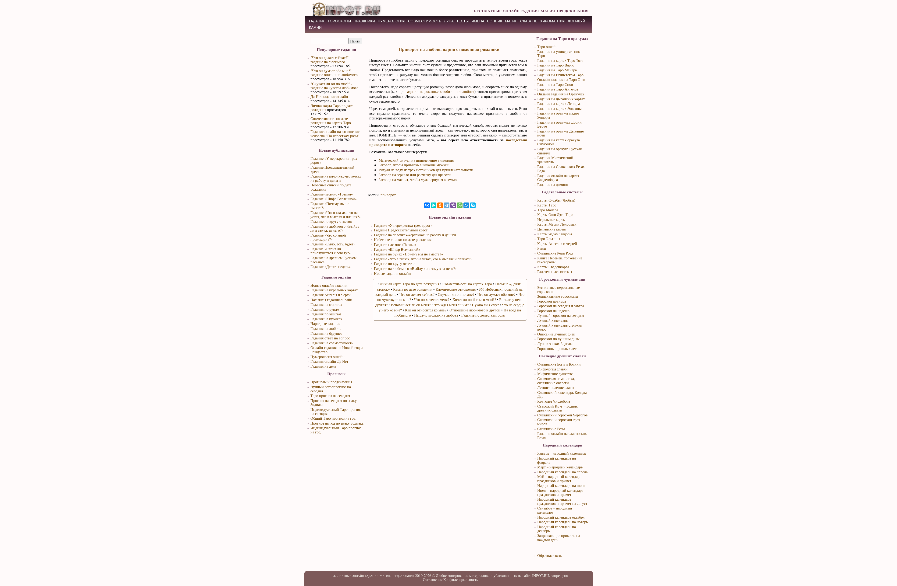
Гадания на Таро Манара (557, 69)
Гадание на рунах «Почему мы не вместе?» (408, 253)
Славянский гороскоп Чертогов (562, 414)
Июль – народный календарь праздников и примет (560, 492)
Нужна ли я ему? (485, 304)
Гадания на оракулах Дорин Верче (559, 124)
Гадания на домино (552, 184)
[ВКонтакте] (427, 205)
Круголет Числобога (553, 401)
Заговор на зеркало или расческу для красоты (415, 174)
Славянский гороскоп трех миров (558, 421)
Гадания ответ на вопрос (330, 337)
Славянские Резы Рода (555, 253)
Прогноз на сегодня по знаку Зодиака (333, 402)
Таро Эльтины (548, 238)
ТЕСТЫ (462, 21)
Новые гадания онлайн (392, 273)
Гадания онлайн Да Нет (329, 361)
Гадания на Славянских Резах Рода (561, 168)
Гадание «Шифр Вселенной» (333, 198)
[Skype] (473, 205)
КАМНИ (315, 27)
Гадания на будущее (326, 333)
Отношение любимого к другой (474, 309)
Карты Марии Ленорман (557, 224)
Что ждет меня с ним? (451, 304)
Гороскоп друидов (551, 301)
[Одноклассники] (440, 205)
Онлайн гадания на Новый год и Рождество (336, 349)
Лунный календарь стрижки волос (559, 327)
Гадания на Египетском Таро (560, 74)
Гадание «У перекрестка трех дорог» (333, 160)
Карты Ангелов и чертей (557, 243)
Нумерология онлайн (327, 356)
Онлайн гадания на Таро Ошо (561, 79)
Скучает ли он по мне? (456, 294)
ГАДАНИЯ (317, 21)
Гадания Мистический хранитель (555, 159)
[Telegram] (446, 205)
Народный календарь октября (560, 517)
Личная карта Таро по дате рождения (331, 107)
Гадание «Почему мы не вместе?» (329, 205)
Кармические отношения (456, 289)
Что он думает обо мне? (496, 294)
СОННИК (494, 21)
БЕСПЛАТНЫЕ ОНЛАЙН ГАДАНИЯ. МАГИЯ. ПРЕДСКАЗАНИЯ (531, 11)
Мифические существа (555, 373)
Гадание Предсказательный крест (332, 169)
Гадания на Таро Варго (555, 65)
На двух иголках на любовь (436, 315)
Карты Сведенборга (553, 266)
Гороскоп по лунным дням (558, 338)
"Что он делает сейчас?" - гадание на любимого (330, 59)
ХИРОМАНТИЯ (552, 21)
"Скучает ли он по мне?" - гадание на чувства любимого (334, 85)
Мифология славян (552, 368)
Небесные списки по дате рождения (330, 187)
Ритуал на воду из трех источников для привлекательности (426, 169)
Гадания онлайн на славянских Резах (562, 435)
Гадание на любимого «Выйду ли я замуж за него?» (334, 228)
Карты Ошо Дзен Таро (555, 214)
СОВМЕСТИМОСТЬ (424, 21)
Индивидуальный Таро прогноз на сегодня (335, 411)
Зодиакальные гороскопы (557, 296)
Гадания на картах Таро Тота (560, 60)
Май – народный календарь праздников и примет (559, 478)
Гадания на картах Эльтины (559, 108)
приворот (388, 194)
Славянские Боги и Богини (559, 364)
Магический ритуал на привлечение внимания (416, 160)
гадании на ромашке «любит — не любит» (440, 91)
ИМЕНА (477, 21)
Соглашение (432, 579)
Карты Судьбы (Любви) (556, 200)
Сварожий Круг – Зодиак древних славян (557, 408)
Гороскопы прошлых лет (557, 348)
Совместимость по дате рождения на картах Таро (330, 120)
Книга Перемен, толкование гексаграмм (559, 260)
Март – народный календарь (560, 466)
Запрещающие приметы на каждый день (558, 537)
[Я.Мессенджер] (433, 205)
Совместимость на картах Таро (467, 283)
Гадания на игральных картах (334, 289)
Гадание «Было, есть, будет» (332, 243)
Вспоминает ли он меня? (411, 304)
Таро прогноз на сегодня (330, 395)
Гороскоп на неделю (553, 310)
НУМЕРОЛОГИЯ (391, 21)
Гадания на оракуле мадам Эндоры (558, 115)
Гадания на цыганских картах (561, 98)
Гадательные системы (554, 271)
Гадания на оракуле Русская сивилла (559, 150)
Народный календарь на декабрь (556, 528)
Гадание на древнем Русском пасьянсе (333, 259)
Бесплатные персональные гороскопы (558, 289)
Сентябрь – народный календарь (554, 510)
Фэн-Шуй (576, 21)
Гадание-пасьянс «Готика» (331, 194)
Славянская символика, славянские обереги (556, 380)
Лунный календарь (552, 320)
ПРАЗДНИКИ (364, 21)
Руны (541, 248)
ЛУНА (449, 21)
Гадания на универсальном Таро (558, 53)
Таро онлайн (547, 46)
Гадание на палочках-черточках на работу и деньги (335, 178)
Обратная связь (549, 555)
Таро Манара (547, 209)
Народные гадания (325, 323)
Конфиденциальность (460, 579)
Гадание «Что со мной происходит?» (328, 237)
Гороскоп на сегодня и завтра (560, 305)
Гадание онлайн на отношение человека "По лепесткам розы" (335, 133)
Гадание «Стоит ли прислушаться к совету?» (330, 250)
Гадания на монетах (326, 304)
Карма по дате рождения (412, 289)
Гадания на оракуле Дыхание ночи (560, 133)
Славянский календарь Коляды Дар (562, 394)
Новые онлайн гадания (328, 285)
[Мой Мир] (466, 205)
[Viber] (453, 205)
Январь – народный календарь (561, 453)
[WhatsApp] (460, 205)
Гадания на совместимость (331, 342)
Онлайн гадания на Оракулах (560, 93)
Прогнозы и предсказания (331, 381)
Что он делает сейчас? (416, 294)
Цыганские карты (551, 229)
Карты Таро (546, 204)
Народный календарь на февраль (556, 460)
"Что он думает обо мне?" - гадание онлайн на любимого (334, 72)
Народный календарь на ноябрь (562, 521)
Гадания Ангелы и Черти (330, 294)
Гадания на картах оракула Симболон (558, 141)
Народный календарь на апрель (562, 471)
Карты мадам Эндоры (554, 233)
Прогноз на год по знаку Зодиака (336, 423)
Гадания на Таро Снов (555, 84)
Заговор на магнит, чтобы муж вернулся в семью (418, 179)
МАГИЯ (511, 21)
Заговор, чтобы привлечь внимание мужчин (414, 164)
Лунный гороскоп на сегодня (560, 315)
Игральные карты (551, 219)
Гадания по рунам (324, 309)
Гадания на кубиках (326, 318)
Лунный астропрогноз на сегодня (330, 388)
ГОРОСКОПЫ (339, 21)
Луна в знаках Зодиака (555, 343)
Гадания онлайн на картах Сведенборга (558, 177)
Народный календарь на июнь (561, 485)
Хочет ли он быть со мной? (474, 299)
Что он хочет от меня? (431, 299)
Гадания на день (323, 366)
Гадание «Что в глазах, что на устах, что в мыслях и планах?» (335, 214)
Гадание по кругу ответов (331, 221)
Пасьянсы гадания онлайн (331, 299)
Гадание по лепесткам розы (483, 315)
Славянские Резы (551, 428)
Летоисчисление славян (556, 387)
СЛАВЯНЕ (528, 21)
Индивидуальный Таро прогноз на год (335, 429)
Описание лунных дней (556, 333)
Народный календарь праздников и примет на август (562, 501)
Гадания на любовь (325, 328)
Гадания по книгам (325, 313)
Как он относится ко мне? (425, 309)
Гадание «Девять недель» (330, 266)
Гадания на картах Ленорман (560, 103)
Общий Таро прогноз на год (333, 418)
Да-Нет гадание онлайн (329, 96)
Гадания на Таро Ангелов (557, 89)
